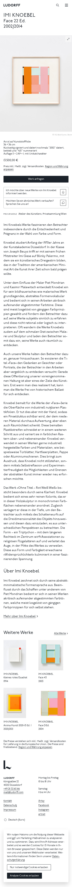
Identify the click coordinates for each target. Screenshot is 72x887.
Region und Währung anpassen (35, 747)
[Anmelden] (63, 192)
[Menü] (66, 5)
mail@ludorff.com (13, 792)
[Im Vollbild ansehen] (68, 39)
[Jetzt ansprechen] (63, 203)
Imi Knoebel (19, 15)
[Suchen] (57, 5)
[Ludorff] (12, 5)
